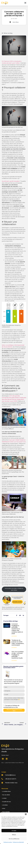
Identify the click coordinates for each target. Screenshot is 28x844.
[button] (26, 814)
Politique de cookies (8, 842)
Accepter (14, 830)
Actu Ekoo (16, 22)
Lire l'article (14, 636)
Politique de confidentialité (18, 842)
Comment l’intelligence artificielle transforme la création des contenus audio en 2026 (17, 628)
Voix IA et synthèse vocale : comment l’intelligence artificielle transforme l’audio (17, 655)
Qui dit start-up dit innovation (11, 181)
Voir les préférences (14, 839)
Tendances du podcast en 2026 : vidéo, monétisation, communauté (17, 642)
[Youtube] (2, 758)
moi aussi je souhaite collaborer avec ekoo (14, 589)
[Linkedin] (6, 758)
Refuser (14, 834)
